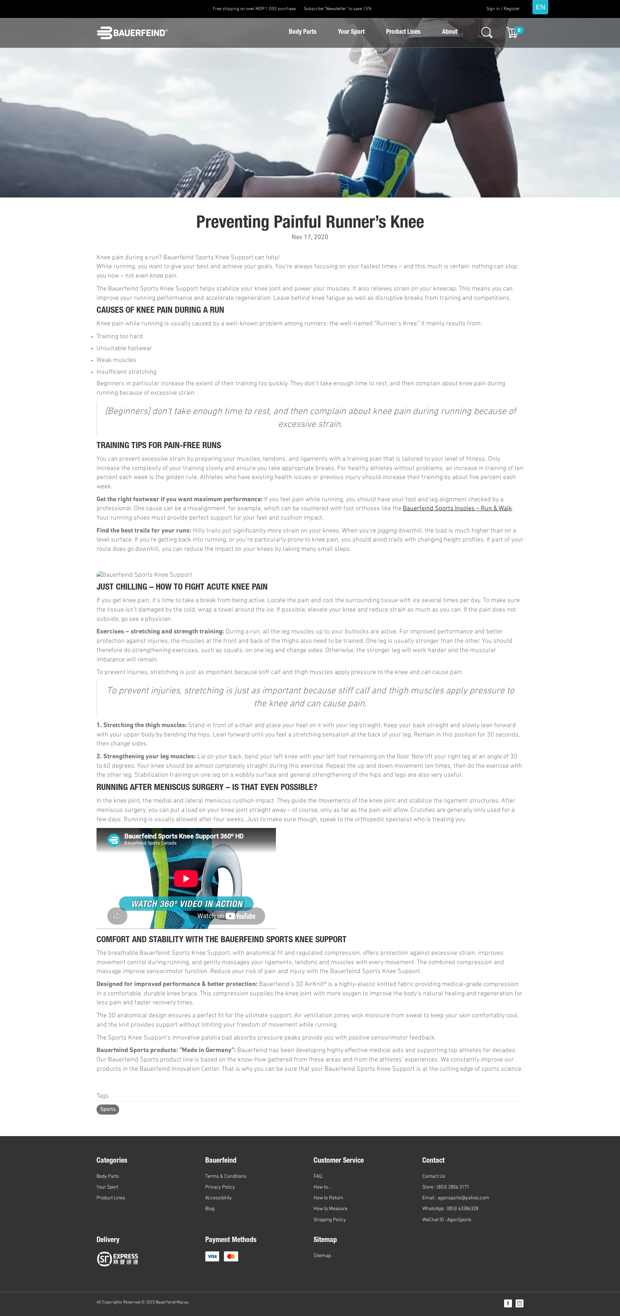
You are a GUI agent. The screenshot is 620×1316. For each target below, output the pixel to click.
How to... (322, 1187)
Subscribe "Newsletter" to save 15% (338, 9)
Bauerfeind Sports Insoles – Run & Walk (457, 509)
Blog (210, 1209)
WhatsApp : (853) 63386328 (450, 1209)
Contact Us (433, 1176)
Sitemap (322, 1256)
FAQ (318, 1176)
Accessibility (218, 1198)
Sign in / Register (503, 9)
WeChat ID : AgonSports (446, 1220)
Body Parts (302, 32)
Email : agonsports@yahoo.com (455, 1198)
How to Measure (330, 1209)
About (449, 32)
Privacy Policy (220, 1187)
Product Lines (403, 32)
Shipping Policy (330, 1220)
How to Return (328, 1198)
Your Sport (351, 32)
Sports (108, 1109)
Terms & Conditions (225, 1176)
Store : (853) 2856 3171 (445, 1187)
